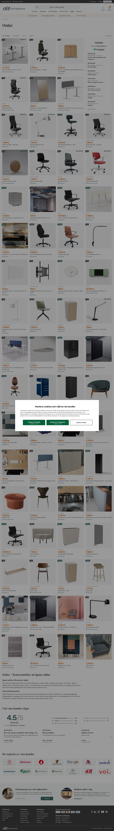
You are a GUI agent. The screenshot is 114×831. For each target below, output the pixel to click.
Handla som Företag (34, 422)
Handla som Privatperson (57, 422)
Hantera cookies (81, 422)
